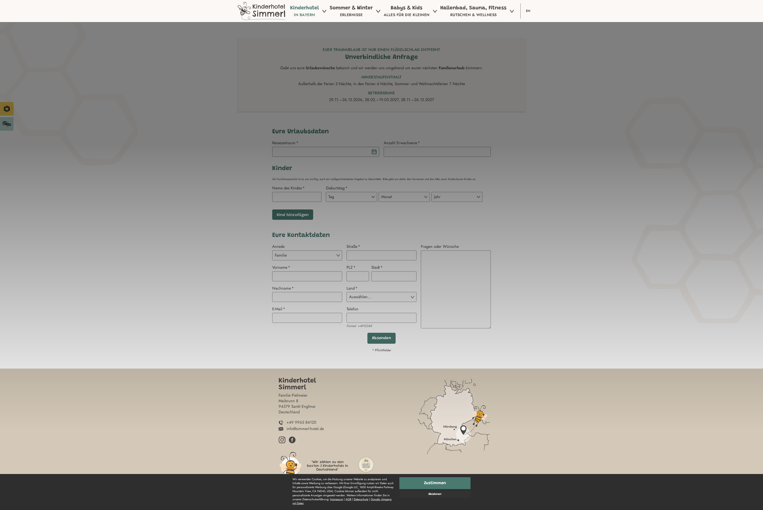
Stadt (375, 267)
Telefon (352, 309)
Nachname (281, 288)
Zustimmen (435, 483)
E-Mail (277, 309)
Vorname (279, 267)
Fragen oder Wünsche (440, 246)
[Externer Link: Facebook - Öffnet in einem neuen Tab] (292, 439)
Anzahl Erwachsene (400, 143)
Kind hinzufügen (293, 215)
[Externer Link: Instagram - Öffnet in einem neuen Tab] (282, 439)
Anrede (278, 246)
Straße (352, 246)
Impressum (336, 499)
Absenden (381, 338)
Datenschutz (361, 499)
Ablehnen (435, 494)
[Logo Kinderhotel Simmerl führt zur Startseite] (261, 11)
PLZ (350, 267)
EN (528, 11)
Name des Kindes (287, 188)
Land (351, 288)
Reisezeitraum (283, 143)
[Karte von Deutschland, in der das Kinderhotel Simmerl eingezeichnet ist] (453, 428)
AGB (348, 499)
